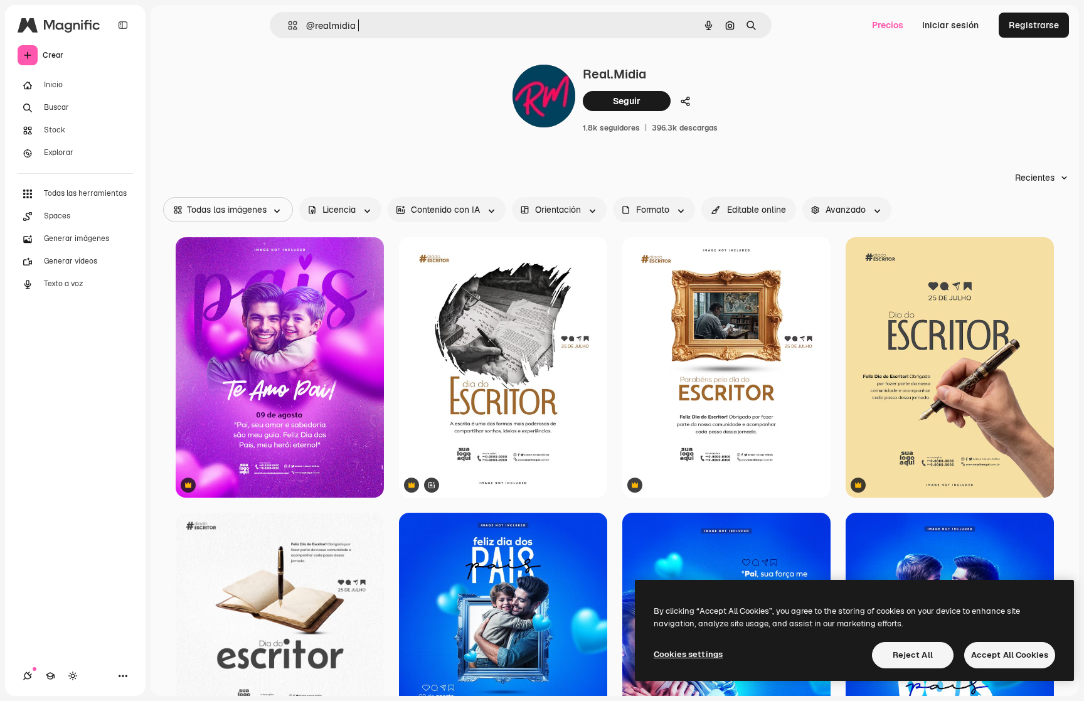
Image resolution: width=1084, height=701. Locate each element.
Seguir (626, 101)
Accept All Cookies (1009, 655)
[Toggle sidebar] (123, 25)
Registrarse (1034, 25)
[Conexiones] (28, 676)
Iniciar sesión (950, 25)
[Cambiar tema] (73, 676)
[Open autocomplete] (287, 25)
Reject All (913, 655)
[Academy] (50, 676)
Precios (887, 25)
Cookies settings (688, 654)
